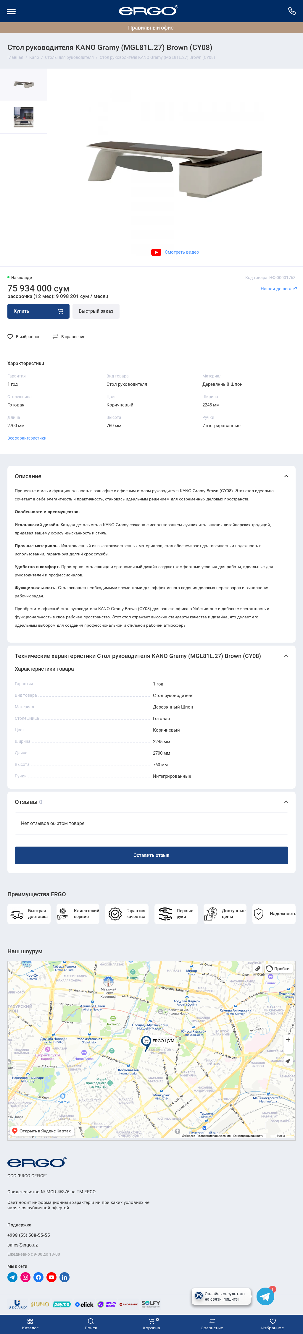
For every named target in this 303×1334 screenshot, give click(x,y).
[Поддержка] (292, 11)
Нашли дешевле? (279, 288)
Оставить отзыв (151, 855)
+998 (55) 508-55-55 (28, 1235)
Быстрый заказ (96, 311)
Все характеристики (26, 438)
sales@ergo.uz (22, 1245)
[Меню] (11, 11)
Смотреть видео (182, 252)
